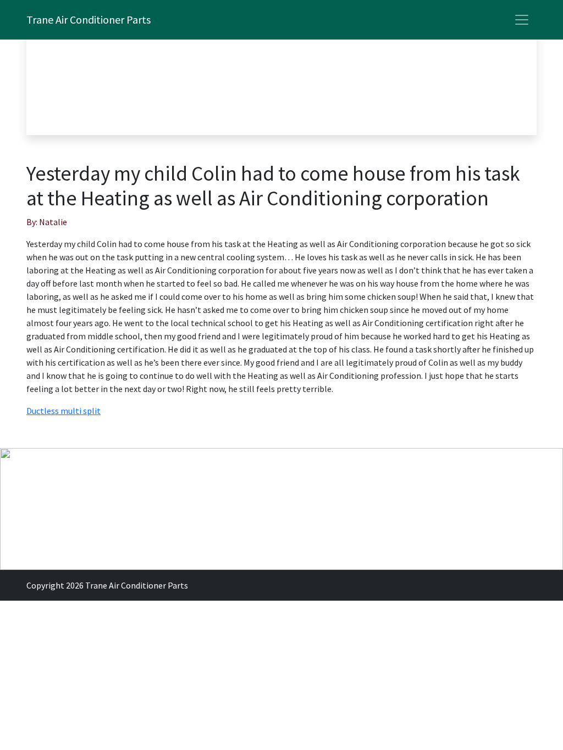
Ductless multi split (63, 410)
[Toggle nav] (522, 19)
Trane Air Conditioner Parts (88, 19)
